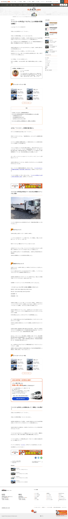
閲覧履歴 (61, 5)
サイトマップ (64, 507)
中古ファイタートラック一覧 (19, 118)
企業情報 (66, 2)
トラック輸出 (37, 499)
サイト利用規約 (61, 496)
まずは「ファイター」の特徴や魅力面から (20, 112)
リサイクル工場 (49, 507)
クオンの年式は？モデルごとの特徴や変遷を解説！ (36, 462)
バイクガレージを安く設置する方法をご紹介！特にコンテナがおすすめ (16, 462)
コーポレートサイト (38, 507)
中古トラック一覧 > (27, 102)
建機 (45, 68)
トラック (46, 59)
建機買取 (48, 493)
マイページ (62, 2)
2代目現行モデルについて (18, 117)
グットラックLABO (49, 499)
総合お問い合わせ (61, 493)
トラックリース (47, 62)
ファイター (23, 444)
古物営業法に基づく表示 (6, 507)
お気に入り (65, 5)
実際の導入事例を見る (20, 398)
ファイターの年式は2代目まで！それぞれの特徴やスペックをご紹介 (25, 114)
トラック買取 (37, 496)
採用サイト (44, 507)
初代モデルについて (17, 115)
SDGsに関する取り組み (57, 507)
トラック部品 (47, 65)
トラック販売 (37, 493)
